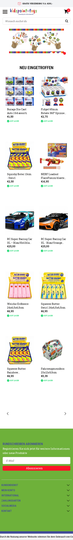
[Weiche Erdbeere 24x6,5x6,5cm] (19, 285)
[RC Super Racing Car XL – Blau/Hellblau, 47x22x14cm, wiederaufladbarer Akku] (19, 220)
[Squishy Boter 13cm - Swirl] (19, 156)
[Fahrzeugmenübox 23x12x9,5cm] (53, 350)
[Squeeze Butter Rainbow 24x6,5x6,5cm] (19, 350)
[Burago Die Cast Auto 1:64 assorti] (19, 91)
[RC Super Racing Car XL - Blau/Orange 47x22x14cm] (53, 220)
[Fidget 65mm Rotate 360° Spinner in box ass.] (53, 91)
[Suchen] (66, 21)
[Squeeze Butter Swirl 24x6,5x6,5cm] (53, 285)
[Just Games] (49, 413)
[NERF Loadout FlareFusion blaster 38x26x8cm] (53, 156)
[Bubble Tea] (23, 413)
